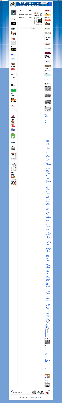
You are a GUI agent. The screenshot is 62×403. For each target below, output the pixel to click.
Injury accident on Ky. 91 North (48, 204)
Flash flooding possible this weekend (47, 183)
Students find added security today (48, 279)
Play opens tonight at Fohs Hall (48, 267)
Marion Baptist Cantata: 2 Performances (48, 285)
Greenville (46, 353)
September (47, 320)
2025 (46, 128)
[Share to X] (32, 28)
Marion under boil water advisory (48, 185)
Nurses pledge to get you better (48, 255)
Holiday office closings (48, 233)
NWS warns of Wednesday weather (47, 214)
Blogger (41, 397)
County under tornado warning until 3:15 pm (48, 200)
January (47, 328)
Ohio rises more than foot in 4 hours (48, 148)
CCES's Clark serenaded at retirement (47, 232)
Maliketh (36, 397)
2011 (46, 332)
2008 (46, 335)
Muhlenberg (46, 359)
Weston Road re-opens (48, 147)
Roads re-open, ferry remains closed (48, 168)
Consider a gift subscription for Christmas (48, 260)
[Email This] (31, 28)
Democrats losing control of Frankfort (48, 173)
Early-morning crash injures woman (48, 193)
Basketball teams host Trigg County (48, 307)
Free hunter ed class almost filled (48, 290)
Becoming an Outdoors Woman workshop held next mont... (48, 165)
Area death (47, 188)
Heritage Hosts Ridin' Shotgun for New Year (48, 229)
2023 (46, 130)
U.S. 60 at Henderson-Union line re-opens (48, 156)
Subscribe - (16, 6)
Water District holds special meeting (48, 251)
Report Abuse (46, 380)
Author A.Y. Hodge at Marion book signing (48, 250)
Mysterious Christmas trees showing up (48, 217)
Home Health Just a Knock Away (48, 216)
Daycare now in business (47, 305)
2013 (46, 330)
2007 (46, 336)
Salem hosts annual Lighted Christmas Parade (48, 266)
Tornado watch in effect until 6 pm (48, 203)
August (47, 321)
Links (40, 6)
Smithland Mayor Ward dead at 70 (48, 226)
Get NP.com (47, 6)
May (46, 324)
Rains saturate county (48, 176)
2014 (46, 329)
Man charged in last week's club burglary (48, 220)
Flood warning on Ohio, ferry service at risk (48, 163)
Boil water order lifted (48, 181)
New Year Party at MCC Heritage (48, 239)
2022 (46, 131)
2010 (46, 333)
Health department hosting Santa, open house (48, 273)
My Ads (37, 6)
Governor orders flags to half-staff (48, 302)
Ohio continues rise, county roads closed (48, 151)
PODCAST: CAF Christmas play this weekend (48, 301)
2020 (46, 133)
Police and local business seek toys (48, 271)
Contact (30, 6)
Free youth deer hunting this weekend (47, 187)
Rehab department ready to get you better (48, 178)
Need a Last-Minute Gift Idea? (48, 191)
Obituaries (26, 6)
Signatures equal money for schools (48, 277)
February (47, 327)
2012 (46, 331)
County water (46, 349)
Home (20, 6)
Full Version (11, 6)
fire (45, 352)
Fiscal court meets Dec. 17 (48, 287)
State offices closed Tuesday (48, 311)
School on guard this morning (48, 280)
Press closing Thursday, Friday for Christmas (48, 225)
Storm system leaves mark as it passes (48, 196)
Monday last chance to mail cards (48, 244)
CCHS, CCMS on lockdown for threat (48, 293)
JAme (45, 355)
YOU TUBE (45, 369)
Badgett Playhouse (47, 347)
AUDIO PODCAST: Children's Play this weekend (48, 283)
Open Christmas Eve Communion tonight (48, 189)
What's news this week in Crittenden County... (48, 246)
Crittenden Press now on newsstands (48, 206)
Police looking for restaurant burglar (48, 258)
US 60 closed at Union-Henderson (48, 167)
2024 (46, 129)
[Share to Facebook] (33, 28)
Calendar (43, 6)
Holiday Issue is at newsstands (48, 208)
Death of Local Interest (48, 234)
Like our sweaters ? (48, 256)
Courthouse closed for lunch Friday (48, 237)
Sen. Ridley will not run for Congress (48, 242)
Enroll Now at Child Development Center (48, 276)
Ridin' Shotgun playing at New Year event (48, 194)
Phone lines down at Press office (48, 175)
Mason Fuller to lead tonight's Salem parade (48, 270)
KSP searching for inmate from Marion (48, 241)
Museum (46, 361)
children (46, 348)
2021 (46, 132)
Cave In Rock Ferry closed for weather (48, 201)
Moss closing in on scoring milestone (48, 197)
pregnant (46, 362)
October (47, 319)
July (46, 322)
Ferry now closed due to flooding (48, 140)
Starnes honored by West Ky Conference (48, 236)
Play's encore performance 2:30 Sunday (48, 264)
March (46, 326)
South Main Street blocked (48, 309)
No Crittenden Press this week (48, 158)
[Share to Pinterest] (34, 28)
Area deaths (47, 161)
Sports (23, 6)
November (47, 318)
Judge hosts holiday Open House (48, 209)
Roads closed (47, 171)
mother (46, 358)
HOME (46, 115)
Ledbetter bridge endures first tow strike (48, 155)
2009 (46, 334)
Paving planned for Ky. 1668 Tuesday (48, 298)
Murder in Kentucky (47, 360)
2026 (46, 127)
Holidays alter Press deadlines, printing (48, 248)
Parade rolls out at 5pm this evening (48, 304)
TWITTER (45, 368)
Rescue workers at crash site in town (48, 212)
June (46, 323)
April (46, 325)
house (46, 354)
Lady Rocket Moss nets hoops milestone (48, 145)
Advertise (33, 6)
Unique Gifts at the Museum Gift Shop (48, 315)
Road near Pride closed (48, 288)
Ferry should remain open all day (48, 141)
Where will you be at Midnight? (48, 143)
